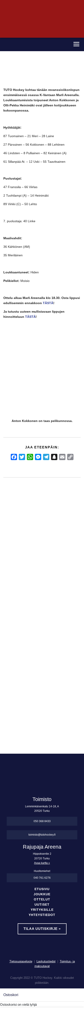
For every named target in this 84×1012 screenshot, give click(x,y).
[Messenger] (38, 457)
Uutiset (42, 904)
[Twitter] (22, 457)
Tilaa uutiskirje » (42, 929)
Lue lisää (14, 704)
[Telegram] (46, 457)
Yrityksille (42, 909)
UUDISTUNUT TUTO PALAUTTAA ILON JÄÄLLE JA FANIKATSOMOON (55, 596)
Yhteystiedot (42, 915)
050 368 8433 (42, 821)
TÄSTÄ (48, 303)
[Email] (62, 457)
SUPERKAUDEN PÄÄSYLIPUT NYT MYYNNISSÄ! (11, 581)
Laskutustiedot (46, 961)
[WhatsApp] (30, 457)
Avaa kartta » (42, 863)
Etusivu (42, 889)
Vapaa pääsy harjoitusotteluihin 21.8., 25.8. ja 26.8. (33, 581)
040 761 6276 (42, 877)
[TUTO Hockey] (34, 44)
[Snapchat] (54, 457)
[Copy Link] (70, 457)
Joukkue (42, 894)
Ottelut (42, 899)
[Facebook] (14, 457)
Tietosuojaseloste (20, 961)
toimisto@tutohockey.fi (42, 834)
